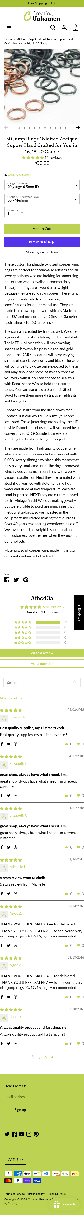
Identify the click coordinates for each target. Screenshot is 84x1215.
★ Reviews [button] (79, 612)
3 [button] (29, 128)
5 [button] (39, 128)
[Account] (64, 26)
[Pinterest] (36, 1134)
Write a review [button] (42, 653)
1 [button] (19, 128)
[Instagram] (28, 1134)
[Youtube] (21, 1134)
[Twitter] (6, 1134)
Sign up (20, 1109)
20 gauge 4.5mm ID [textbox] (23, 187)
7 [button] (50, 128)
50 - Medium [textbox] (17, 200)
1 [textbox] (8, 213)
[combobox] (42, 185)
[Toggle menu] (9, 27)
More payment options (42, 252)
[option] (42, 86)
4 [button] (34, 128)
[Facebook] (14, 1134)
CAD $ (13, 1159)
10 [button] (65, 128)
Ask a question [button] (42, 663)
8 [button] (55, 128)
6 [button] (45, 128)
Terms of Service (14, 1194)
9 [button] (60, 128)
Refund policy (36, 1194)
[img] (11, 710)
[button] (33, 157)
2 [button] (24, 128)
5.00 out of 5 (53, 607)
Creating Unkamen (19, 174)
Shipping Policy (57, 1194)
